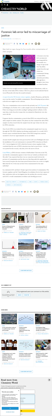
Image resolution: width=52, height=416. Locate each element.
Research (4, 251)
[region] (10, 402)
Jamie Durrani (23, 234)
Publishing (36, 1)
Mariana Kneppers (26, 232)
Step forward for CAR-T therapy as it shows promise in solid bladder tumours (42, 355)
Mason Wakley (23, 233)
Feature (38, 224)
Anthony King (25, 259)
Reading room (16, 12)
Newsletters (5, 12)
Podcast (21, 224)
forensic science (44, 181)
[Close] (18, 390)
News (2, 28)
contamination (22, 181)
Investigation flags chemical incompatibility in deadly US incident (42, 329)
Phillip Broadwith (44, 262)
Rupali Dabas (24, 335)
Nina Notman (42, 231)
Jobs (11, 12)
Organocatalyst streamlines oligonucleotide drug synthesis (24, 329)
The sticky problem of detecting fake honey (41, 227)
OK (10, 408)
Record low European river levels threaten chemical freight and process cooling (26, 254)
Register (26, 295)
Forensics (8, 184)
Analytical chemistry (11, 181)
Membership (48, 1)
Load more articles (26, 270)
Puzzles (22, 12)
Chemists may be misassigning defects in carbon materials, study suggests (8, 255)
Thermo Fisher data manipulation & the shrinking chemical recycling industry (41, 255)
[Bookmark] (39, 43)
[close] (50, 188)
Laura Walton (6, 152)
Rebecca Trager (9, 232)
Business (21, 251)
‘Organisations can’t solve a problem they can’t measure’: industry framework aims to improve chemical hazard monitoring (8, 357)
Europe (36, 181)
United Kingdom (17, 184)
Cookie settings (10, 411)
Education (42, 1)
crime (30, 181)
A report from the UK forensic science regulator (16, 97)
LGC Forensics (42, 105)
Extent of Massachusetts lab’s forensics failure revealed (8, 228)
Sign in (19, 295)
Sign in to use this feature (43, 40)
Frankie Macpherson (42, 261)
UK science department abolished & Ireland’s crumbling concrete (25, 228)
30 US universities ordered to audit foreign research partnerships (9, 329)
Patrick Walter (7, 38)
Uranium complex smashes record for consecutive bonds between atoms (25, 355)
